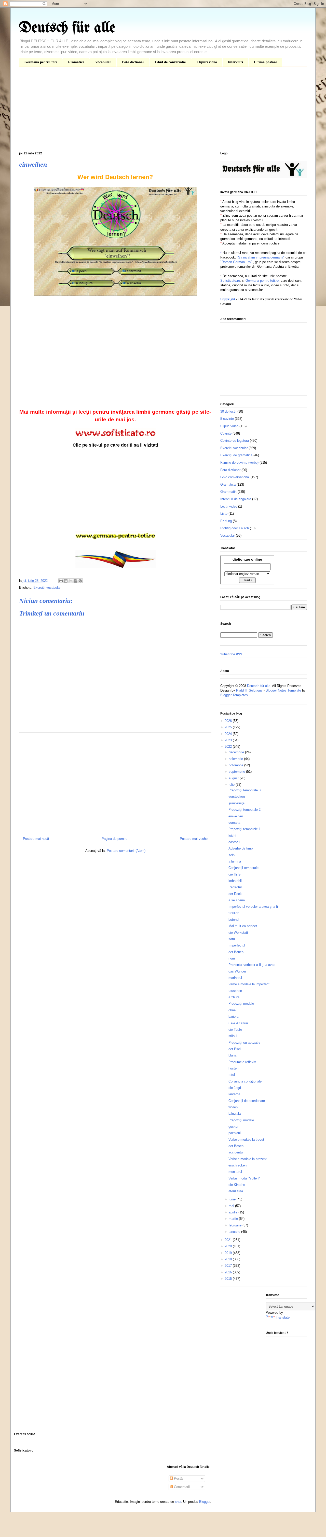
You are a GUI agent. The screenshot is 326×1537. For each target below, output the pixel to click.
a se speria (236, 900)
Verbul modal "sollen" (244, 1178)
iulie (232, 784)
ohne (232, 1010)
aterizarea (235, 1191)
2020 (229, 1246)
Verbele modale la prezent (247, 1159)
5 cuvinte (227, 419)
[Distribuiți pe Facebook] (75, 580)
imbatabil (235, 881)
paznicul (234, 1133)
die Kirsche (236, 1185)
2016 (229, 1272)
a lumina (234, 861)
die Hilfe (234, 874)
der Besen (235, 1146)
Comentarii (181, 1487)
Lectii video (228, 506)
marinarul (235, 978)
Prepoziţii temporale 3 (244, 790)
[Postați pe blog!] (65, 580)
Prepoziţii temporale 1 (244, 829)
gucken (233, 1126)
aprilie (233, 1212)
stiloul (232, 1036)
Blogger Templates (234, 695)
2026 (229, 721)
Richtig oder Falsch (234, 528)
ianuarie (235, 1232)
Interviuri (235, 62)
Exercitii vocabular (47, 587)
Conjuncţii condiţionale (245, 1081)
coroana (234, 823)
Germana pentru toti (40, 62)
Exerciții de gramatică (236, 455)
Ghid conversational (235, 477)
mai (232, 1206)
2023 (229, 740)
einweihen (235, 816)
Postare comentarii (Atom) (126, 851)
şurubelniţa (236, 803)
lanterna (234, 1094)
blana (232, 1055)
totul (231, 1075)
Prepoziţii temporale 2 (244, 809)
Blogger (204, 1502)
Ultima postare (265, 62)
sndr (178, 1502)
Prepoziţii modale (241, 1120)
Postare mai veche (194, 839)
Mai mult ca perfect (242, 926)
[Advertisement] (163, 110)
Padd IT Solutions (249, 690)
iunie (233, 1199)
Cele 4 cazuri (238, 1023)
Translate (283, 1317)
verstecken (236, 796)
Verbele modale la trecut (246, 1139)
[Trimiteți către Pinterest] (80, 580)
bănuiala (234, 1113)
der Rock (235, 894)
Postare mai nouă (36, 839)
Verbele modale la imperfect (248, 984)
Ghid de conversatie (170, 62)
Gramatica (76, 62)
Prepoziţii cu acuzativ (244, 1042)
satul (232, 939)
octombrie (236, 765)
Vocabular (103, 62)
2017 (229, 1266)
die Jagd (234, 1088)
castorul (234, 842)
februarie (235, 1225)
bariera (233, 1016)
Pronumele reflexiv (242, 1062)
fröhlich (233, 913)
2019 (229, 1253)
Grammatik (228, 492)
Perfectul (235, 887)
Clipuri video (207, 62)
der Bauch (235, 952)
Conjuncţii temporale (243, 868)
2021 (229, 1240)
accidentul (235, 1152)
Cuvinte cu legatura (234, 440)
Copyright (227, 299)
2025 (229, 727)
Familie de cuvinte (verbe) (239, 462)
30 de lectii (228, 411)
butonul (233, 919)
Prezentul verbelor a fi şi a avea (251, 965)
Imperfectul (236, 945)
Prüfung (226, 521)
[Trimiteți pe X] (70, 580)
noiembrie (236, 759)
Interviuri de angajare (235, 499)
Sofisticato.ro (230, 280)
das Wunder (237, 971)
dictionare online (247, 559)
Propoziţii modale (241, 1003)
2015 (229, 1279)
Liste (223, 513)
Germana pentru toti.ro (262, 280)
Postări (178, 1478)
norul (232, 958)
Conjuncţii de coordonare (246, 1101)
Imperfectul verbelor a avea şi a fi (253, 906)
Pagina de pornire (114, 839)
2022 (229, 746)
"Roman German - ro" (236, 262)
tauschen (235, 991)
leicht (232, 836)
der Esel (234, 1049)
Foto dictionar (133, 62)
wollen (233, 1107)
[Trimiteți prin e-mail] (60, 580)
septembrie (237, 771)
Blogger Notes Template (283, 690)
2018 (229, 1259)
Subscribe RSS (231, 654)
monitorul (235, 1172)
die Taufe (235, 1029)
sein (231, 855)
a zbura (233, 997)
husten (233, 1068)
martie (234, 1219)
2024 (229, 734)
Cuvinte (226, 433)
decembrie (237, 752)
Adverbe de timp (240, 848)
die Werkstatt (238, 933)
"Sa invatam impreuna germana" (260, 257)
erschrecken (237, 1165)
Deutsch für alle (67, 28)
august (234, 778)
